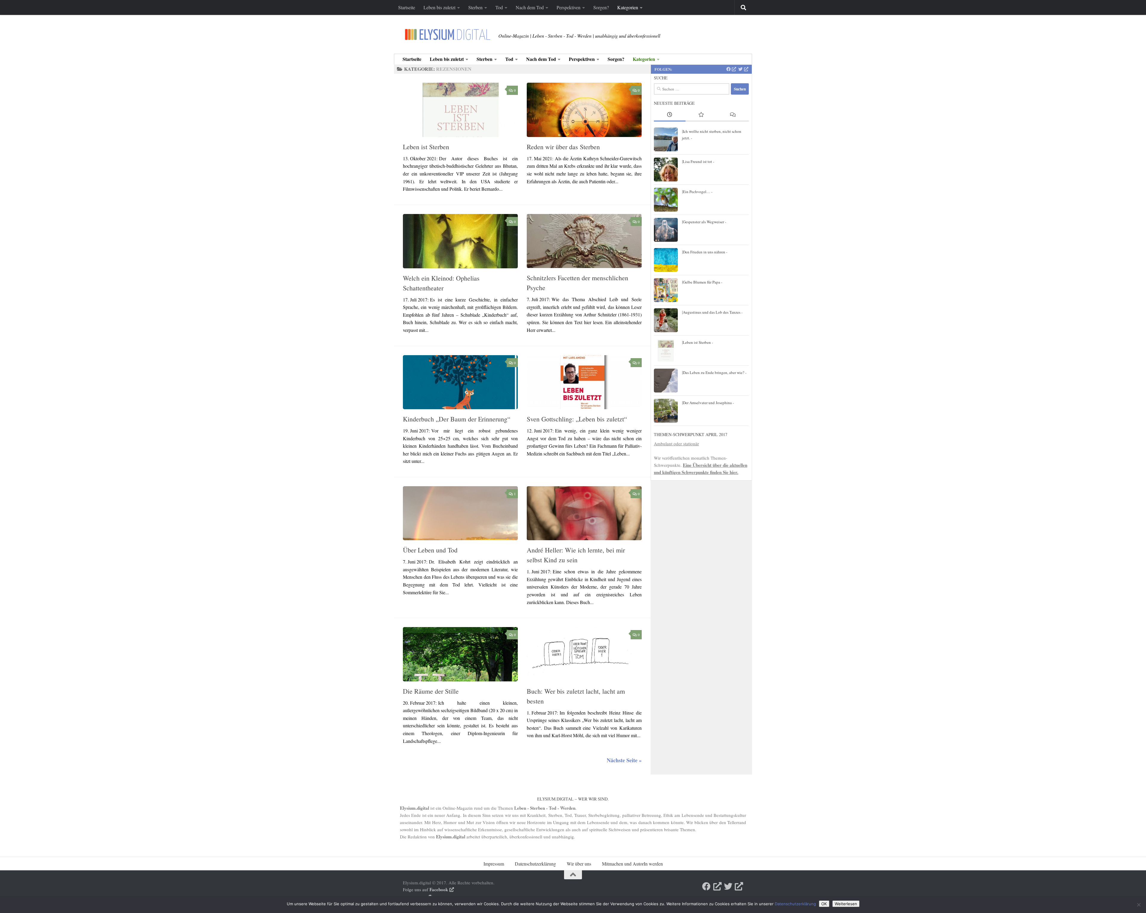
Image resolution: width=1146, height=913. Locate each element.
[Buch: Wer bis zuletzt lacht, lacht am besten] (584, 654)
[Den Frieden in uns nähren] (666, 260)
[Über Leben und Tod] (460, 513)
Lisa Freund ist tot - (698, 161)
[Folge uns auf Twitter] (743, 69)
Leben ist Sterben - (698, 342)
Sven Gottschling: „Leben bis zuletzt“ (577, 419)
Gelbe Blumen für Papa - (702, 282)
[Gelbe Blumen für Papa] (666, 290)
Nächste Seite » (624, 760)
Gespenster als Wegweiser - (704, 221)
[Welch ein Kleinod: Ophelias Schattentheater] (460, 241)
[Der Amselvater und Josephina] (666, 411)
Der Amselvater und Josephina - (708, 402)
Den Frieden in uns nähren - (705, 252)
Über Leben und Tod (430, 550)
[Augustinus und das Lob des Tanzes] (666, 320)
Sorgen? (601, 7)
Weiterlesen (846, 903)
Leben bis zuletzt (439, 7)
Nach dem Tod (530, 7)
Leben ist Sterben (426, 146)
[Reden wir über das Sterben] (584, 110)
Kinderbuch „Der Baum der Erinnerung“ (456, 419)
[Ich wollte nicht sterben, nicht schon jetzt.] (666, 139)
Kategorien (627, 7)
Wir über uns (579, 863)
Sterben (475, 7)
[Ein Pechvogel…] (666, 200)
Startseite (406, 7)
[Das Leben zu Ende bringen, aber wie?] (666, 380)
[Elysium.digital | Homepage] (447, 34)
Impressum (493, 863)
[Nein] (1139, 905)
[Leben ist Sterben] (460, 110)
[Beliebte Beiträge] (701, 115)
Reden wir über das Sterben (563, 146)
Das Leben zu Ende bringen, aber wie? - (714, 372)
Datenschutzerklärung (535, 863)
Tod (499, 7)
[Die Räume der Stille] (460, 654)
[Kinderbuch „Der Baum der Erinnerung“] (460, 382)
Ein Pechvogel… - (697, 191)
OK (824, 903)
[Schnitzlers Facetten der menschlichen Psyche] (584, 241)
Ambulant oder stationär (676, 444)
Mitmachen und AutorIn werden (632, 863)
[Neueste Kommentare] (733, 115)
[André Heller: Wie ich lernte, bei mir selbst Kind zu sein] (584, 513)
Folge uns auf (425, 889)
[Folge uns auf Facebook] (731, 69)
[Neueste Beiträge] (670, 115)
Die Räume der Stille (431, 691)
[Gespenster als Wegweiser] (666, 230)
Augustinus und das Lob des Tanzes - (713, 312)
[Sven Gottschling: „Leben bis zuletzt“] (584, 382)
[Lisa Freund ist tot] (666, 169)
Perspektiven (568, 7)
